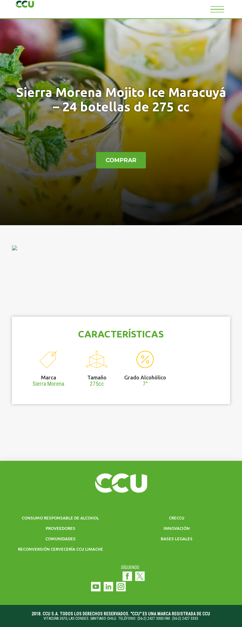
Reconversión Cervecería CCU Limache (60, 549)
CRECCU (176, 518)
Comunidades (60, 538)
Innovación (177, 528)
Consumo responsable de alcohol (60, 518)
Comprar (121, 160)
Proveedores (60, 528)
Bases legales (177, 538)
